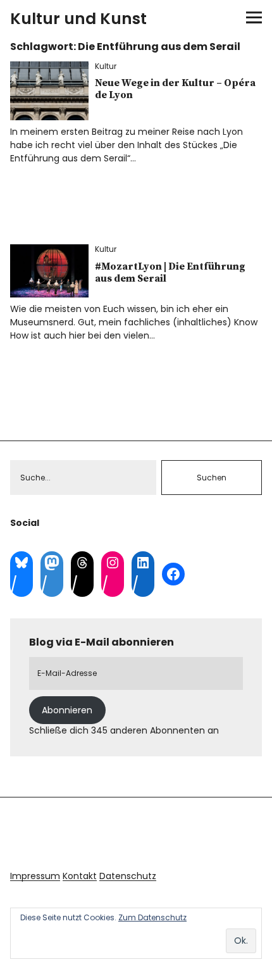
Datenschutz (127, 876)
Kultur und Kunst (78, 19)
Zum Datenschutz (152, 917)
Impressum (35, 876)
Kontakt (80, 876)
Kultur (105, 66)
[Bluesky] (21, 562)
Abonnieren (67, 710)
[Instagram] (112, 562)
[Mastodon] (51, 562)
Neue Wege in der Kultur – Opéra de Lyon (175, 89)
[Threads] (82, 562)
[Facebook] (173, 574)
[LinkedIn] (143, 562)
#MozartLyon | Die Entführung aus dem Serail (170, 272)
